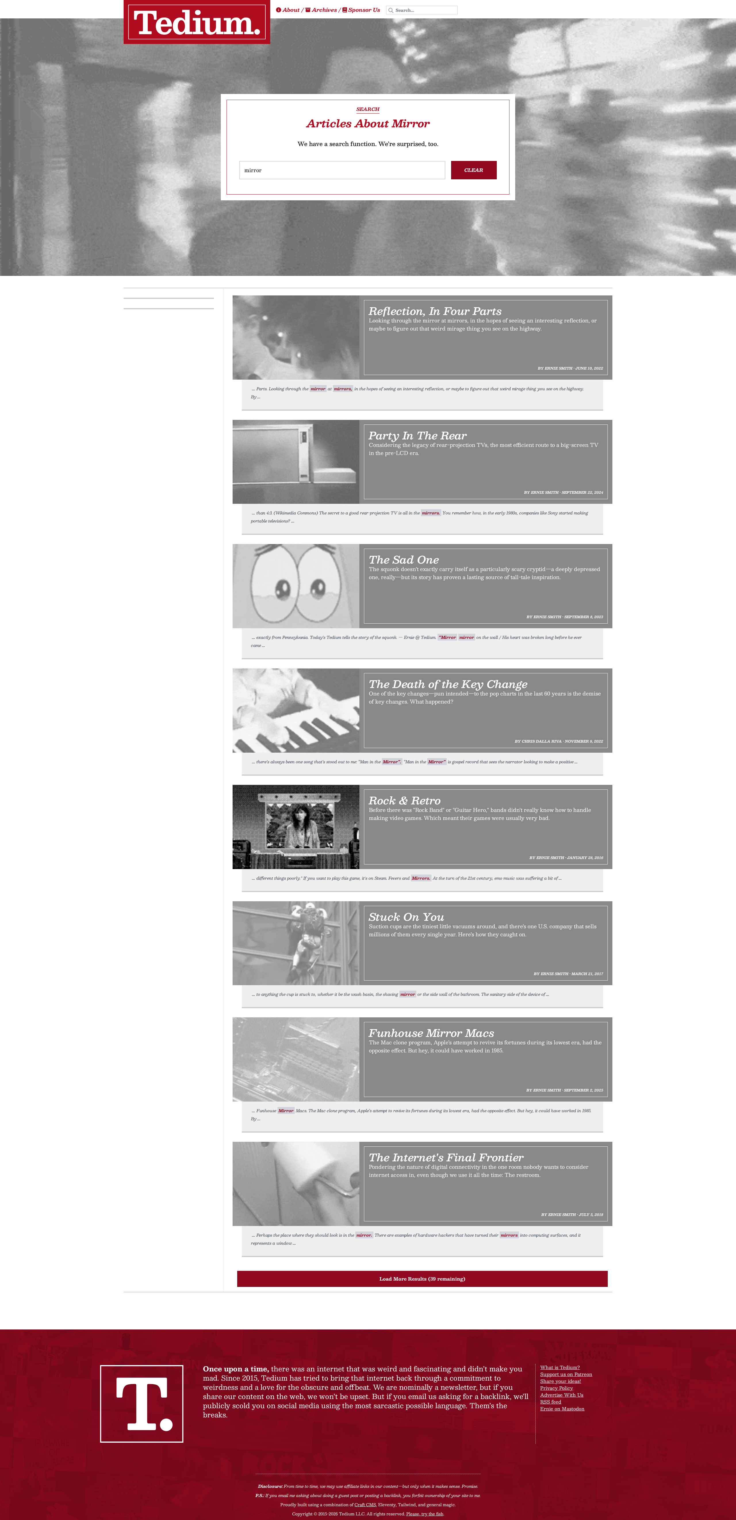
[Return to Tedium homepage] (197, 22)
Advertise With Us (561, 1395)
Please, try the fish (424, 1513)
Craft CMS (365, 1504)
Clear (473, 170)
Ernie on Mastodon (562, 1409)
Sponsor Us (364, 9)
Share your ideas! (560, 1381)
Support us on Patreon (566, 1374)
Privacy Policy (556, 1388)
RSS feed (550, 1402)
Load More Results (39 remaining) (422, 1279)
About (291, 9)
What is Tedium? (560, 1367)
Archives (324, 9)
